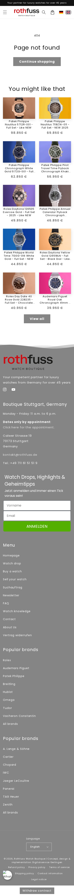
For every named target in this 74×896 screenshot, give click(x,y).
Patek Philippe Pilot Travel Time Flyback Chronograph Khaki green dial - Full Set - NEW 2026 (55, 168)
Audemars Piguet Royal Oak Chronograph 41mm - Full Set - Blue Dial (55, 299)
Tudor (7, 708)
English (35, 847)
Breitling (9, 684)
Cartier (8, 757)
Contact (9, 619)
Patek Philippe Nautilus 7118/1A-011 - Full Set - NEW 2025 (55, 124)
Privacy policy (36, 867)
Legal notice (38, 879)
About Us (10, 627)
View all (37, 319)
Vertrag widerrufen (17, 635)
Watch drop (12, 563)
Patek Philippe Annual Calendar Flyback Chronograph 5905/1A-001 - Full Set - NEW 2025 (55, 212)
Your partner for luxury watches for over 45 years (37, 2)
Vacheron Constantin (19, 716)
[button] (43, 12)
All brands (10, 724)
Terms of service (59, 867)
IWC (6, 773)
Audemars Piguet (16, 668)
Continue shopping (37, 61)
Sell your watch (15, 579)
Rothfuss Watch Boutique (29, 858)
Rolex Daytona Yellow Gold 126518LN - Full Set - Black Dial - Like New (55, 256)
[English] (68, 12)
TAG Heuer (11, 797)
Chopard (9, 765)
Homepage (11, 555)
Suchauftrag (12, 587)
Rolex (7, 660)
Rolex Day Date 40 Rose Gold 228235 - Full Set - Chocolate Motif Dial (19, 299)
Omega (9, 700)
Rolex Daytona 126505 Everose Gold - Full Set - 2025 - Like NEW (19, 212)
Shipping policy (24, 873)
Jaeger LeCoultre (16, 781)
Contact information (50, 873)
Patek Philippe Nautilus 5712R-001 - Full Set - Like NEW (19, 124)
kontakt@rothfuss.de (20, 455)
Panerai (8, 789)
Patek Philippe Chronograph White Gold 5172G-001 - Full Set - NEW (19, 168)
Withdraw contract (37, 891)
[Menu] (5, 12)
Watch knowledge (17, 611)
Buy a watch (12, 571)
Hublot (8, 692)
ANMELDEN (37, 526)
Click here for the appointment (28, 427)
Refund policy (16, 867)
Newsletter (11, 595)
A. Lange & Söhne (16, 749)
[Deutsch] (61, 12)
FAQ (6, 603)
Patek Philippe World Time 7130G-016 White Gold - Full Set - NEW (19, 256)
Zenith (8, 805)
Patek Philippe (13, 676)
